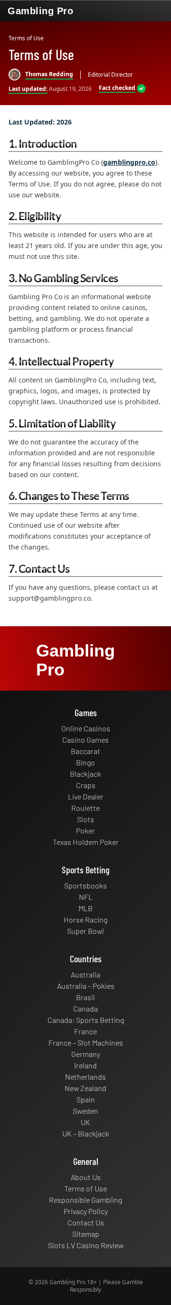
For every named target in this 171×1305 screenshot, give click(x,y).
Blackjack (85, 773)
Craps (85, 785)
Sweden (85, 1110)
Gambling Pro (40, 11)
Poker (85, 830)
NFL (86, 896)
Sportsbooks (85, 885)
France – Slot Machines (85, 1042)
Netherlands (85, 1076)
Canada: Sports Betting (86, 1019)
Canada (85, 1008)
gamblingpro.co (129, 162)
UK (85, 1122)
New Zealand (85, 1087)
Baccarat (85, 750)
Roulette (85, 807)
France (85, 1031)
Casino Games (85, 739)
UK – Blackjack (85, 1133)
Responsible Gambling (85, 1199)
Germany (85, 1053)
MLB (85, 908)
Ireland (85, 1065)
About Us (86, 1176)
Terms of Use (85, 1188)
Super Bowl (85, 930)
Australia (85, 974)
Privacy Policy (86, 1211)
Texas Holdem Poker (86, 841)
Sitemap (85, 1233)
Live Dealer (86, 796)
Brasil (85, 997)
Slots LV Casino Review (86, 1245)
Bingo (85, 762)
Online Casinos (85, 728)
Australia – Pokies (85, 985)
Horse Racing (85, 919)
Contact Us (85, 1222)
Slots (85, 819)
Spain (85, 1099)
